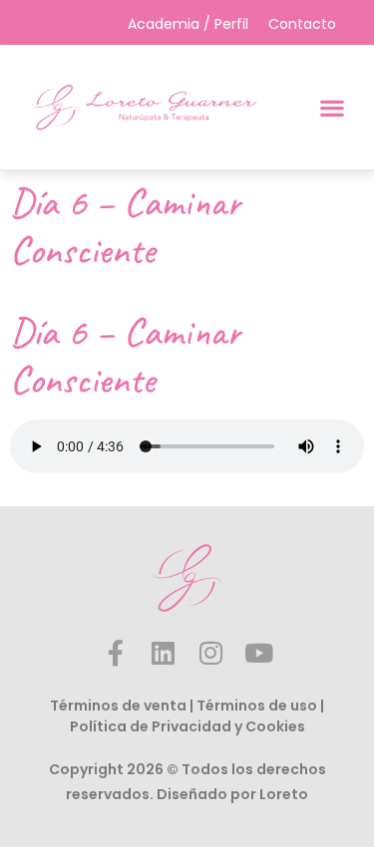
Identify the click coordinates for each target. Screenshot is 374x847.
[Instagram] (211, 653)
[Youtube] (259, 653)
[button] (331, 107)
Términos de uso (256, 705)
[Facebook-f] (116, 653)
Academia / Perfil (188, 24)
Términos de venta (118, 705)
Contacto (302, 24)
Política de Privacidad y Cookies (187, 726)
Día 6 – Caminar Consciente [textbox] (125, 356)
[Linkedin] (164, 653)
